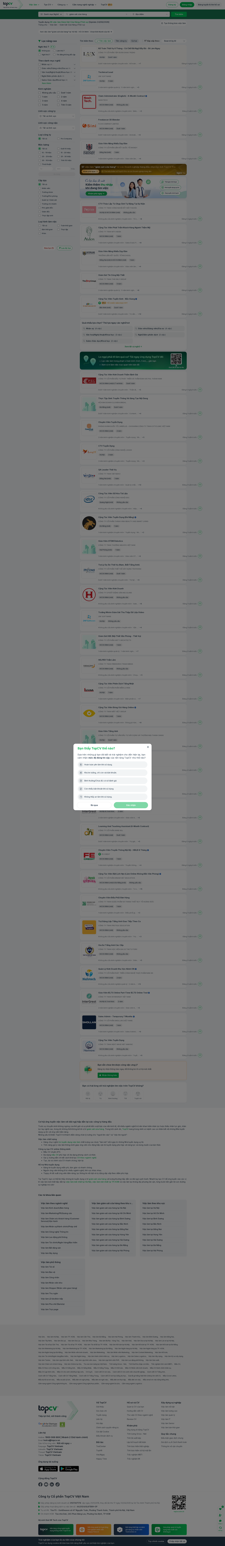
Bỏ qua (94, 805)
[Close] (148, 747)
